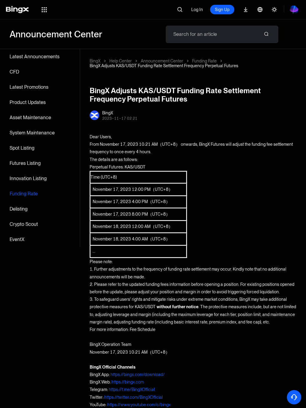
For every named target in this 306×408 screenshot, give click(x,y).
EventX (17, 239)
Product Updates (28, 102)
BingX (95, 61)
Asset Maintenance (30, 117)
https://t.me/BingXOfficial (132, 389)
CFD (14, 72)
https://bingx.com (127, 382)
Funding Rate (24, 194)
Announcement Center (162, 61)
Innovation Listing (28, 178)
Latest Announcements (34, 56)
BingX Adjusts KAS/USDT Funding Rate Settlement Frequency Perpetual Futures (164, 65)
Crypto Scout (24, 224)
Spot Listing (22, 148)
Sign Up (222, 9)
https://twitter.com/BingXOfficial (133, 397)
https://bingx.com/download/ (138, 374)
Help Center (120, 61)
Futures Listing (25, 163)
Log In (197, 9)
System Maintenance (32, 133)
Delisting (18, 209)
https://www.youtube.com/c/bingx (139, 404)
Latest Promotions (29, 87)
